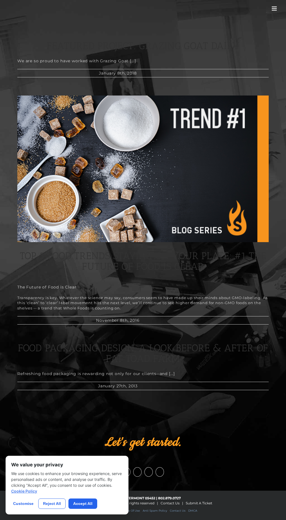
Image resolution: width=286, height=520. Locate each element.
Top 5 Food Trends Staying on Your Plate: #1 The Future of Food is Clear (143, 261)
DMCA (192, 510)
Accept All (82, 503)
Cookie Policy (24, 491)
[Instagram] (148, 472)
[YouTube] (137, 472)
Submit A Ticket (199, 503)
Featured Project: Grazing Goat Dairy (143, 46)
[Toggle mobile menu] (275, 8)
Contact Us (170, 503)
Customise (23, 503)
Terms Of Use (130, 510)
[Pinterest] (160, 472)
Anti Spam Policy (155, 510)
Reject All (52, 503)
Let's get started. (143, 442)
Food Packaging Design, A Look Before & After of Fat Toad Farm (143, 353)
